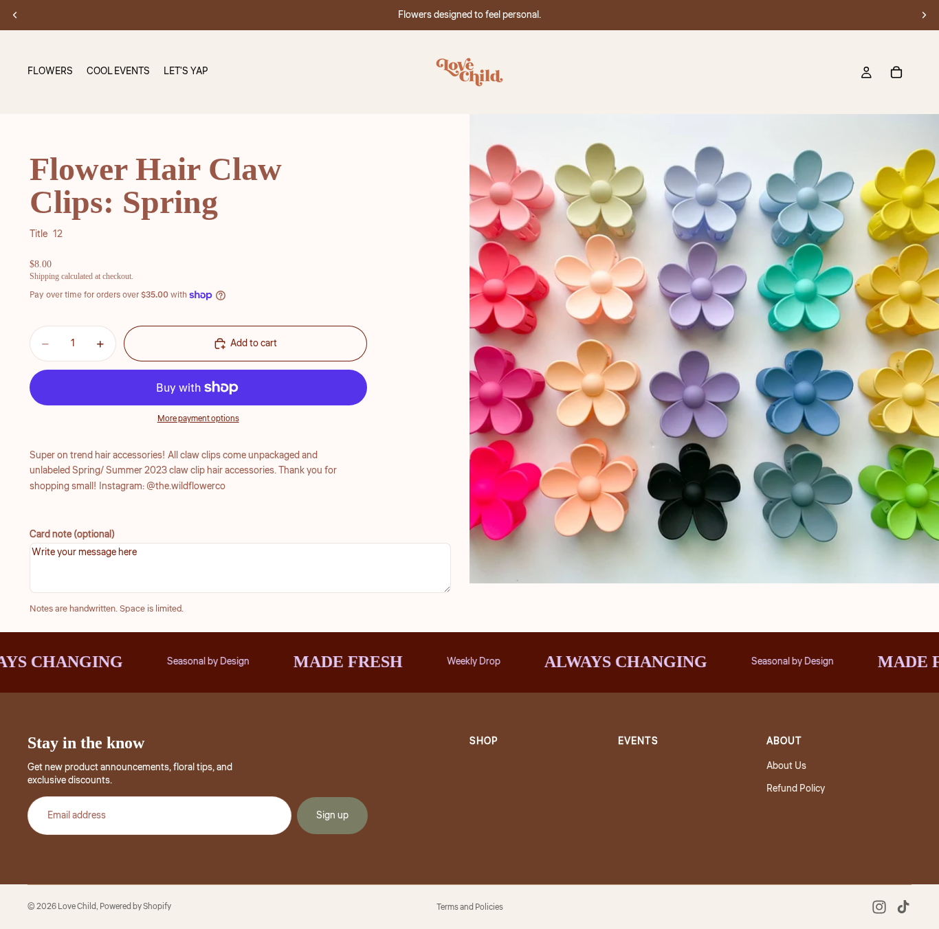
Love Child (77, 907)
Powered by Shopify (135, 907)
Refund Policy (795, 789)
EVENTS (638, 741)
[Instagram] (879, 907)
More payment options (198, 419)
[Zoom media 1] (704, 348)
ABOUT (784, 741)
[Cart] (896, 72)
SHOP (484, 741)
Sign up (332, 815)
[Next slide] (924, 15)
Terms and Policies (470, 907)
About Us (786, 766)
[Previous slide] (15, 15)
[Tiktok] (903, 907)
